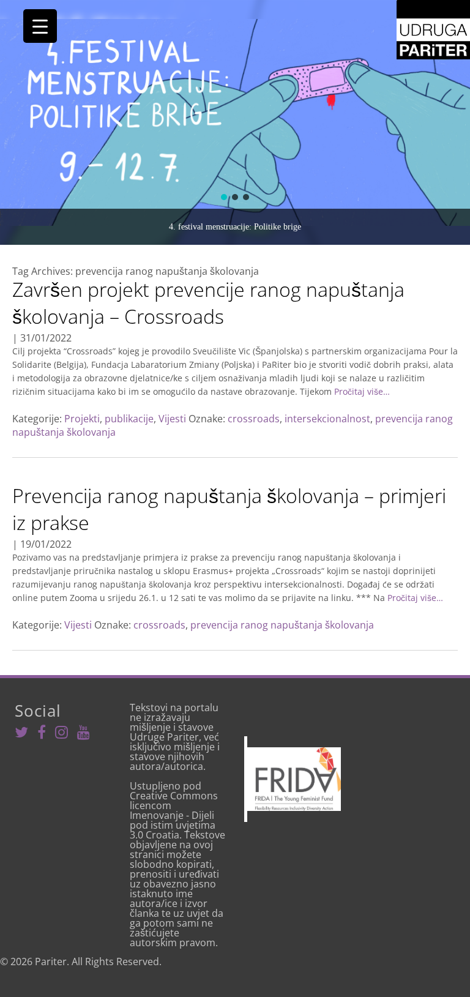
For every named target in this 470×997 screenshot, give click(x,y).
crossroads (254, 418)
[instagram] (66, 734)
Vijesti (172, 418)
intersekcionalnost (327, 418)
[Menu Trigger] (40, 26)
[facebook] (46, 734)
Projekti (82, 418)
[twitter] (26, 734)
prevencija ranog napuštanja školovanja (282, 625)
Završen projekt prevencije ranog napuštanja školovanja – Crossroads (208, 302)
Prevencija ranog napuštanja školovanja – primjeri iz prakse (229, 509)
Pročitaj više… (361, 391)
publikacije (129, 418)
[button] (224, 197)
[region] (235, 122)
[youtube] (83, 734)
